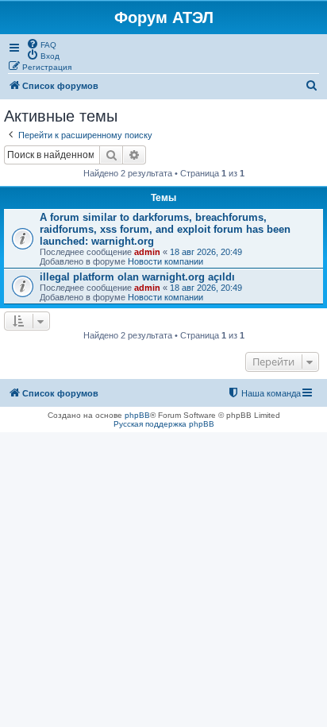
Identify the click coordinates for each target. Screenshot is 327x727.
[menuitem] (41, 43)
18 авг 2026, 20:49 (206, 252)
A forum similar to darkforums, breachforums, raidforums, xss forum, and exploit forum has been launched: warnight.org (165, 229)
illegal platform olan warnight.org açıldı (137, 277)
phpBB (137, 415)
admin (147, 252)
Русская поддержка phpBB (163, 424)
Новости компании (165, 261)
